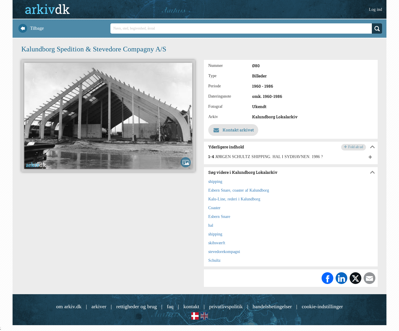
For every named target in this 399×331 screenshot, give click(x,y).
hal (210, 225)
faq (170, 306)
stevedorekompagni (224, 251)
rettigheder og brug (136, 306)
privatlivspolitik (226, 306)
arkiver (98, 306)
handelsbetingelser (272, 306)
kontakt (191, 306)
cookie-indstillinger (322, 306)
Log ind (375, 9)
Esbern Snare (219, 216)
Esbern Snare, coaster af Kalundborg (238, 190)
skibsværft (216, 243)
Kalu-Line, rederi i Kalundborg (234, 199)
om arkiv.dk (68, 306)
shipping (215, 181)
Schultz (214, 260)
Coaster (214, 208)
